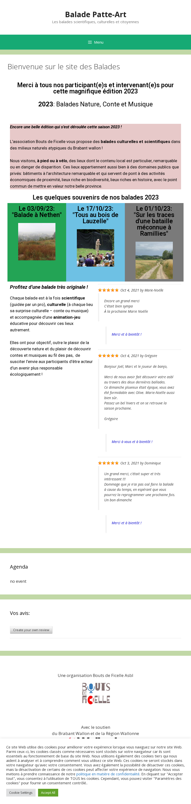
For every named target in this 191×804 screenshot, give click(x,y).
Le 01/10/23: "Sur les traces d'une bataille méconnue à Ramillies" (154, 221)
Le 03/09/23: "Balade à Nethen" (37, 212)
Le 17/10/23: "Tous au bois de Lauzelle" (95, 215)
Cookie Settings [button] (21, 792)
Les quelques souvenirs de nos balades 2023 (96, 197)
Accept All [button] (48, 792)
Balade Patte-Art (95, 14)
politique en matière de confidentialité (108, 773)
